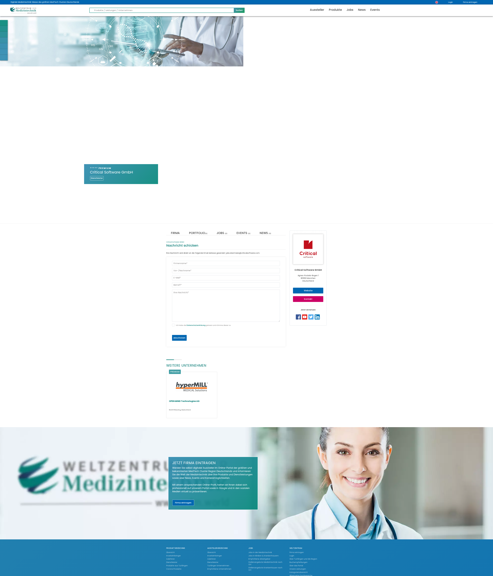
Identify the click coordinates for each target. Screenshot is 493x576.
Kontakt (308, 299)
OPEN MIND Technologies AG (184, 401)
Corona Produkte (173, 569)
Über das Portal (296, 565)
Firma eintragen (470, 2)
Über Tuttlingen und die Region (303, 559)
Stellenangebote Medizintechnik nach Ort (265, 563)
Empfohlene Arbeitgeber (259, 559)
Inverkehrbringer (173, 556)
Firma (175, 233)
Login (450, 2)
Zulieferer (170, 559)
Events (375, 10)
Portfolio (198, 233)
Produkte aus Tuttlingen (177, 565)
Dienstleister (172, 562)
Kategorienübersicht (299, 572)
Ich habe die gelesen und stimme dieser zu (203, 325)
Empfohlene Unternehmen (219, 569)
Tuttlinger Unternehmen (218, 565)
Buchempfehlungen (298, 562)
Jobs (350, 10)
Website (308, 290)
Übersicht (170, 552)
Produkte (335, 10)
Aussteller (317, 10)
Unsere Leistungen (298, 569)
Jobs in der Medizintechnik (260, 552)
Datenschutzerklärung (196, 325)
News (362, 10)
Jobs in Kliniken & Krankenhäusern (263, 556)
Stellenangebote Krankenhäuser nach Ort (265, 569)
